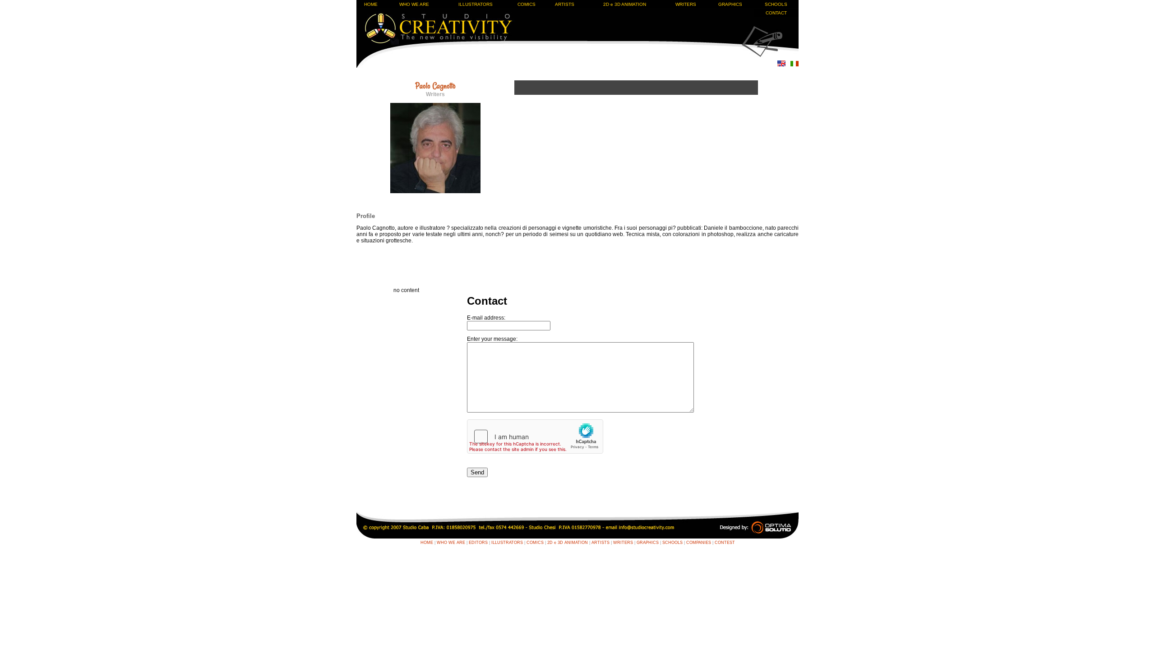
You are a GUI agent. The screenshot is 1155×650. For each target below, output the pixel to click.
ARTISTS (564, 4)
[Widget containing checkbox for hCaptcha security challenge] (535, 436)
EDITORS (478, 542)
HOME (371, 4)
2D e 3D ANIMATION (624, 4)
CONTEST (725, 542)
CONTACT (776, 12)
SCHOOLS (776, 4)
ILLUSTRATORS (475, 4)
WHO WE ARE (414, 4)
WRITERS (685, 4)
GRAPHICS (730, 4)
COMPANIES (698, 542)
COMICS (526, 4)
